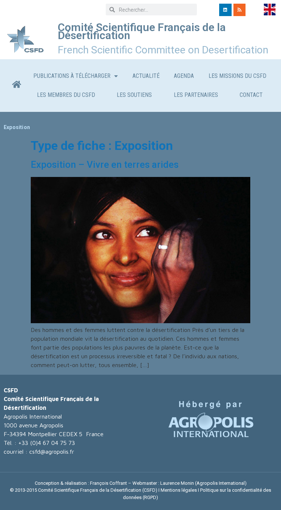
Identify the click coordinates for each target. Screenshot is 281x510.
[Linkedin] (225, 10)
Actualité (146, 75)
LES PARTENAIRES (196, 94)
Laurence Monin (177, 483)
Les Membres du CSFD (66, 94)
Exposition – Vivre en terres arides (105, 164)
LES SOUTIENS (134, 94)
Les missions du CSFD (237, 75)
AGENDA (184, 75)
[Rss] (239, 10)
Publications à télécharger (71, 75)
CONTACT (251, 94)
